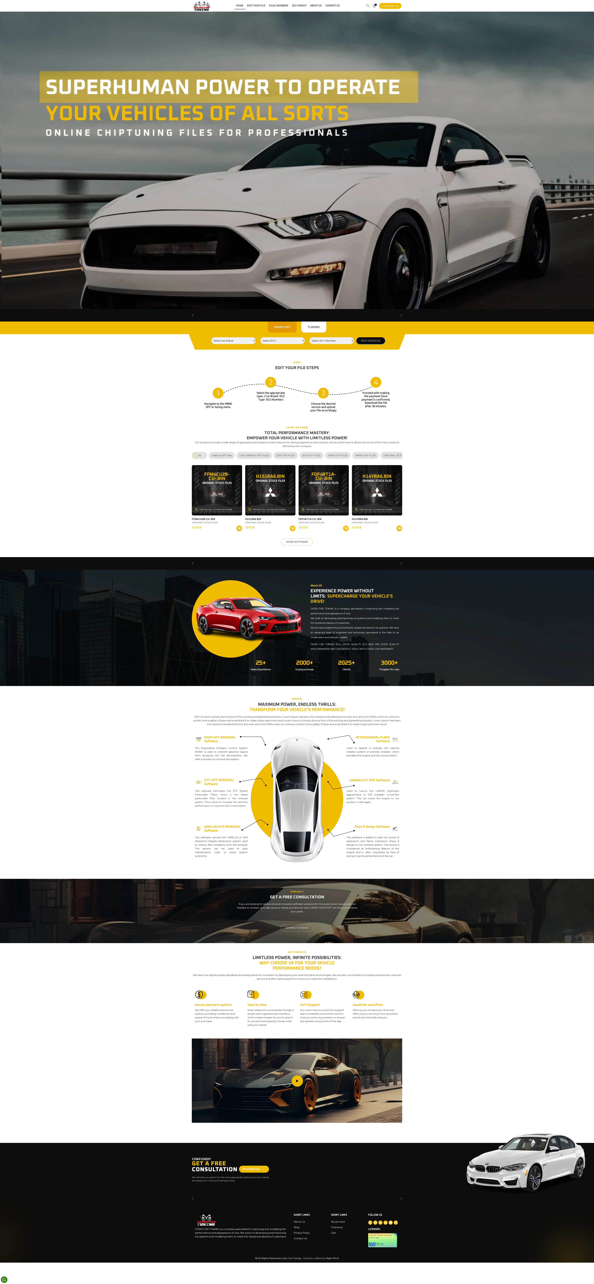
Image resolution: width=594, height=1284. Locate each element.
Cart (333, 1232)
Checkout (337, 1227)
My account (338, 1221)
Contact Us (332, 5)
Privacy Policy (302, 1232)
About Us (316, 5)
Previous (192, 315)
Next (401, 315)
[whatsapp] (4, 1279)
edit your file (370, 340)
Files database (278, 5)
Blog (296, 1227)
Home (239, 5)
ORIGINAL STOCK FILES (205, 522)
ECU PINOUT (299, 5)
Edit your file (256, 5)
